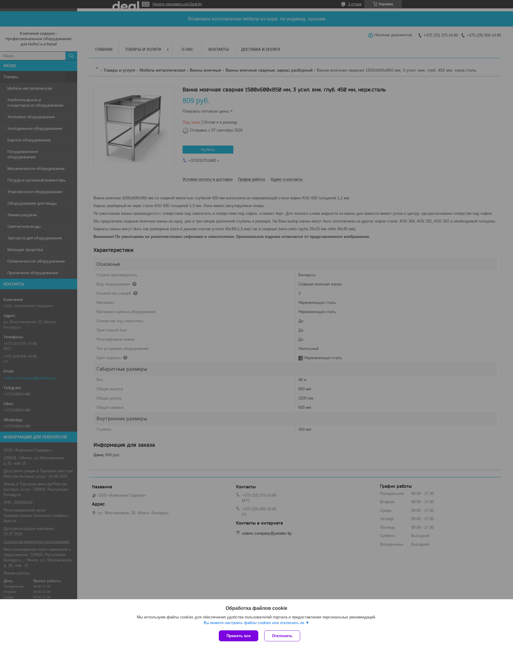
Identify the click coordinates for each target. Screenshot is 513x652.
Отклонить (282, 636)
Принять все (239, 636)
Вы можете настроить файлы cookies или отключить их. (254, 623)
